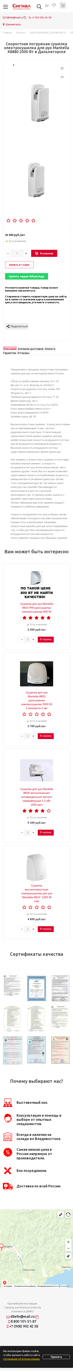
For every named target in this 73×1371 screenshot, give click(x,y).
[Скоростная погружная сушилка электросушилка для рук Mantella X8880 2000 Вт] (40, 104)
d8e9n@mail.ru (14, 17)
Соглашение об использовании (21, 1358)
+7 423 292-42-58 (41, 17)
